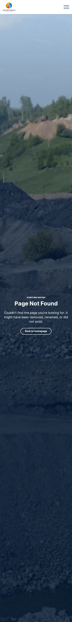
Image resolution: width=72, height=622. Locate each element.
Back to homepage (36, 331)
